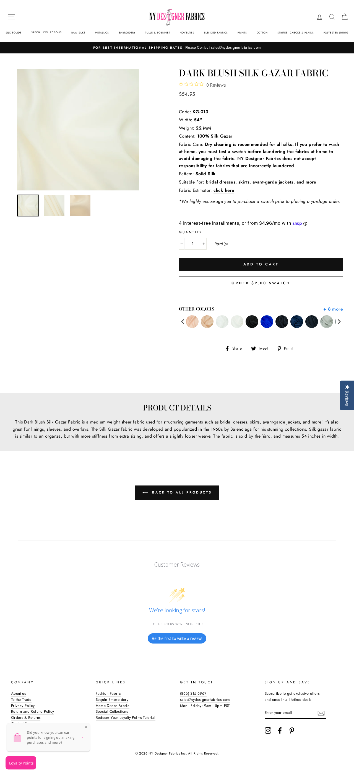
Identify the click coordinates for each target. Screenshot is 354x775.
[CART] (344, 17)
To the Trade (21, 699)
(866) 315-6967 (193, 693)
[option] (177, 48)
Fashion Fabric (108, 693)
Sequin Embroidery (112, 699)
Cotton (262, 32)
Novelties (187, 32)
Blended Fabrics (216, 32)
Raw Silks (78, 32)
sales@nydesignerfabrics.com (205, 699)
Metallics (102, 32)
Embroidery (127, 32)
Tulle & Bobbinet (157, 32)
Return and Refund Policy (32, 711)
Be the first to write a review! (177, 638)
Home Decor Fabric (113, 705)
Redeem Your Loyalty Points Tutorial (125, 717)
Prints (242, 32)
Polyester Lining (336, 32)
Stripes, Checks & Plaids (295, 32)
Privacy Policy (23, 705)
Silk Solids (14, 32)
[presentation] (183, 322)
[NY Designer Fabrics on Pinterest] (291, 730)
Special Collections (46, 32)
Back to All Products (181, 492)
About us (18, 693)
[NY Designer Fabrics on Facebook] (280, 730)
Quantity (190, 232)
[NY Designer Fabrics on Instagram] (268, 730)
